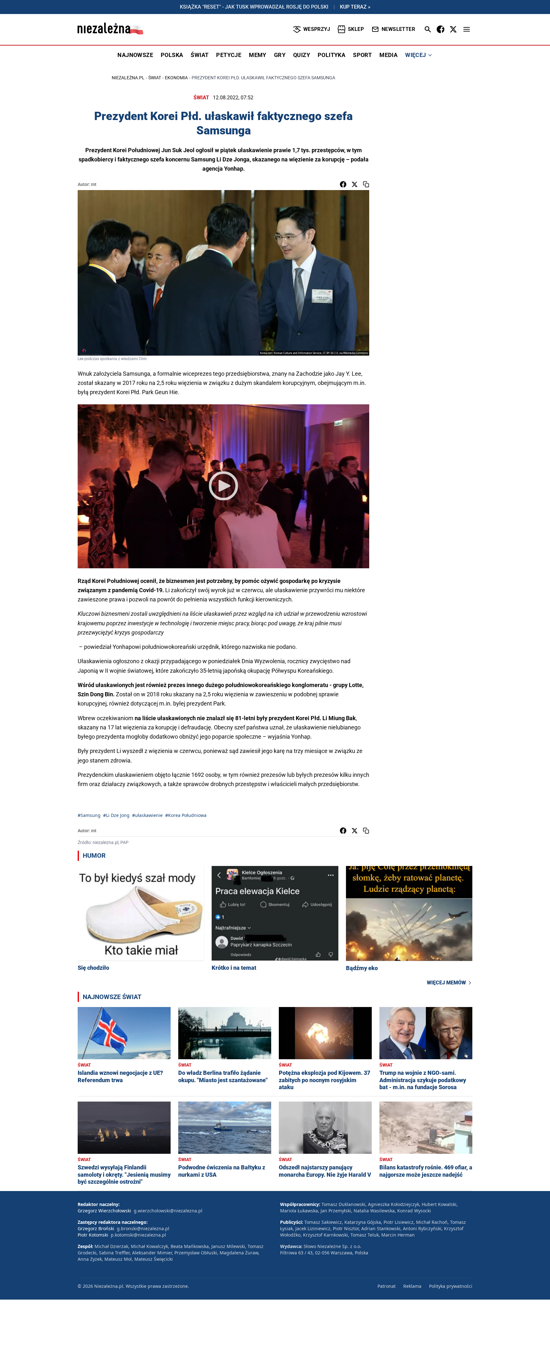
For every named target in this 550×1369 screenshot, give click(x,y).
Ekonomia (176, 77)
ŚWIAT (199, 55)
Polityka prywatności (450, 1286)
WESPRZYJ (316, 29)
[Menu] (466, 29)
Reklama (412, 1286)
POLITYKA (331, 55)
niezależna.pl (128, 77)
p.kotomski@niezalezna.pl (138, 1235)
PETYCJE (228, 55)
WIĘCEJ (415, 55)
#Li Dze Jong (116, 815)
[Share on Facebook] (343, 184)
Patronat (386, 1286)
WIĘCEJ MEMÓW (446, 983)
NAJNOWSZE (135, 55)
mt (93, 184)
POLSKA (172, 55)
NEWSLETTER (398, 29)
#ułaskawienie (147, 815)
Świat (154, 77)
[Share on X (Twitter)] (354, 184)
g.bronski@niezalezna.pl (143, 1228)
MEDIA (388, 55)
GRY (280, 55)
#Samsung (89, 815)
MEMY (257, 55)
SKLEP (356, 29)
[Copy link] (366, 184)
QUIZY (301, 55)
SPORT (362, 55)
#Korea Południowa (186, 815)
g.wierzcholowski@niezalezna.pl (168, 1211)
